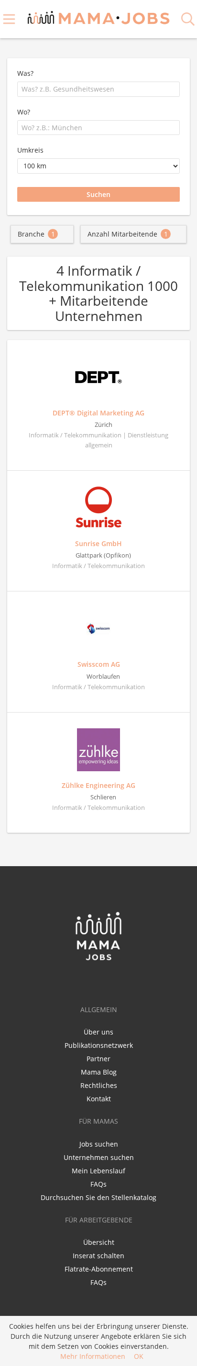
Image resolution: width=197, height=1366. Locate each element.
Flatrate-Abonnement (99, 1268)
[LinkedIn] (101, 981)
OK (138, 1356)
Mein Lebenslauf (98, 1170)
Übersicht (98, 1242)
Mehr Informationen (92, 1356)
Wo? (23, 111)
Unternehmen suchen (99, 1157)
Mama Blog (99, 1071)
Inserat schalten (98, 1255)
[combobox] (98, 89)
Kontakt (99, 1098)
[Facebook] (83, 981)
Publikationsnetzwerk (99, 1045)
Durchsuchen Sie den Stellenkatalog (98, 1197)
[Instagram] (115, 981)
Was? (25, 73)
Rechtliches (98, 1085)
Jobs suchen (98, 1144)
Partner (98, 1058)
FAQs (98, 1184)
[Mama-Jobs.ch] (99, 16)
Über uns (98, 1031)
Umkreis (30, 150)
